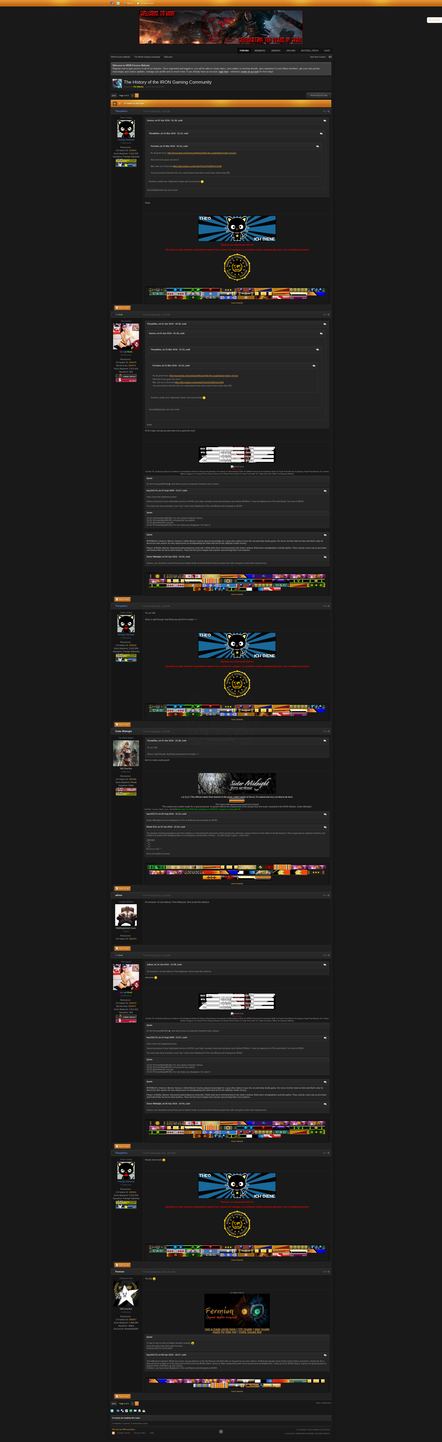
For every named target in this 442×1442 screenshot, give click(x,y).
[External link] (237, 454)
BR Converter (434, 20)
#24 (325, 731)
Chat (327, 50)
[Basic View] (120, 103)
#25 (325, 895)
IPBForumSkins (128, 1429)
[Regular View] (115, 103)
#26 (325, 955)
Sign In (129, 3)
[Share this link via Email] (135, 1411)
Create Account (146, 3)
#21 (325, 111)
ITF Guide (245, 1329)
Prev (114, 95)
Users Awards (237, 303)
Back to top (124, 308)
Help (152, 1433)
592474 (132, 939)
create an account (250, 71)
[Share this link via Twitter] (112, 1411)
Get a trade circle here (220, 1329)
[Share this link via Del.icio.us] (122, 1411)
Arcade (290, 50)
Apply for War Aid (224, 1332)
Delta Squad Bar (250, 1332)
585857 (132, 1319)
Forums (244, 50)
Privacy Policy (140, 1433)
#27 (325, 1153)
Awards (275, 50)
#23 (325, 606)
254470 (132, 362)
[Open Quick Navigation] (330, 57)
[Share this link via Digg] (118, 1411)
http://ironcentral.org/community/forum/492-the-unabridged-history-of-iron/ (201, 153)
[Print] (139, 1411)
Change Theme (123, 1433)
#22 (325, 315)
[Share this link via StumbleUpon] (130, 1411)
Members (260, 50)
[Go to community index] (221, 27)
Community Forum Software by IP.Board (313, 1430)
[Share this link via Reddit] (126, 1411)
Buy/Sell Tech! (309, 50)
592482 (132, 779)
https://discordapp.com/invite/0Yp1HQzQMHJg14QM (197, 166)
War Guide (262, 1329)
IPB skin (115, 1429)
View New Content (317, 57)
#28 (325, 1272)
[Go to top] (221, 1431)
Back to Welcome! (323, 1403)
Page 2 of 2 (124, 95)
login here (223, 71)
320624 (132, 150)
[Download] (143, 1411)
